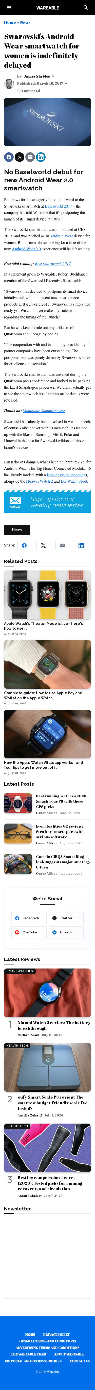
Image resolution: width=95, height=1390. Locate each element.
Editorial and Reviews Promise (33, 1361)
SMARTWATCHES (20, 971)
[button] (9, 157)
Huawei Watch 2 (39, 481)
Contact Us (80, 1361)
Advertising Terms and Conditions (48, 1347)
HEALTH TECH (17, 1045)
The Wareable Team (28, 1354)
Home (10, 22)
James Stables (37, 76)
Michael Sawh (28, 1035)
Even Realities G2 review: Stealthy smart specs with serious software (60, 831)
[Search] (86, 8)
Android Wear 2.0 (26, 248)
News (25, 22)
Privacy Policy (56, 1334)
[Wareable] (47, 7)
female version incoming (66, 474)
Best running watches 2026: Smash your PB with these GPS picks (62, 801)
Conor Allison (47, 813)
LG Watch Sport (74, 481)
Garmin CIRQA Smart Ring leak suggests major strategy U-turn (63, 862)
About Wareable (69, 1354)
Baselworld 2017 (58, 206)
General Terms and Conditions (47, 1341)
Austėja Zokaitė (30, 1115)
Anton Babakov (30, 1196)
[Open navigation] (9, 8)
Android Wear (61, 235)
